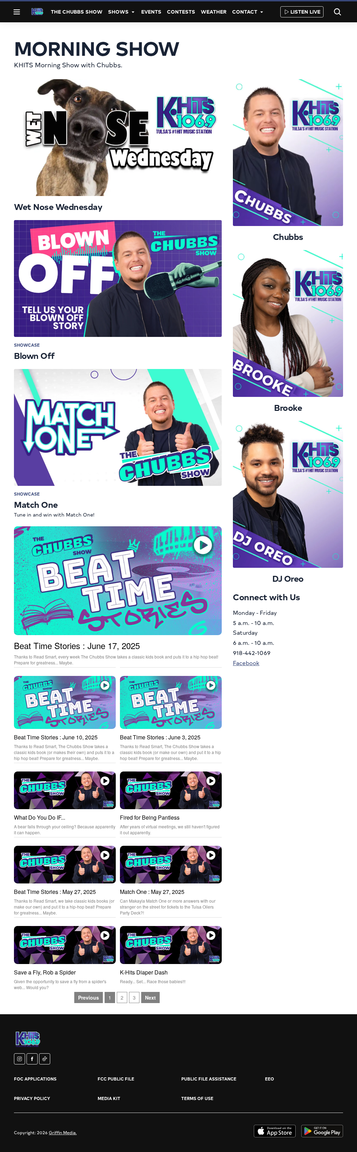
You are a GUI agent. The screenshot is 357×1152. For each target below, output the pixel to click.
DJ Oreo (288, 578)
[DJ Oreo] (288, 494)
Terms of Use (197, 1098)
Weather (214, 11)
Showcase (27, 345)
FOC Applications (35, 1078)
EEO (269, 1078)
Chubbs (288, 236)
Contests (181, 11)
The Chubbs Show (76, 11)
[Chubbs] (288, 152)
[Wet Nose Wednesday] (118, 137)
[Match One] (118, 427)
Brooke (288, 407)
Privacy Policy (32, 1098)
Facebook (246, 663)
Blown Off (34, 355)
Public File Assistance (208, 1078)
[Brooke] (288, 323)
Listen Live (305, 11)
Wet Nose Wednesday (58, 206)
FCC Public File (116, 1078)
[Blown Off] (118, 278)
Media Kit (109, 1098)
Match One (36, 504)
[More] (133, 12)
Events (151, 11)
